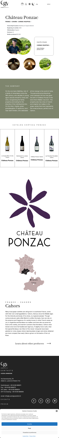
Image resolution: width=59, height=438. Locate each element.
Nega (29, 428)
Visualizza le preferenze (29, 432)
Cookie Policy (26, 436)
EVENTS (5, 399)
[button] (56, 411)
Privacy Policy (32, 436)
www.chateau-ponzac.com (40, 49)
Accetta (29, 424)
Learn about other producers (29, 343)
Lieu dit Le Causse (42, 42)
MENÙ (48, 4)
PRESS (5, 404)
